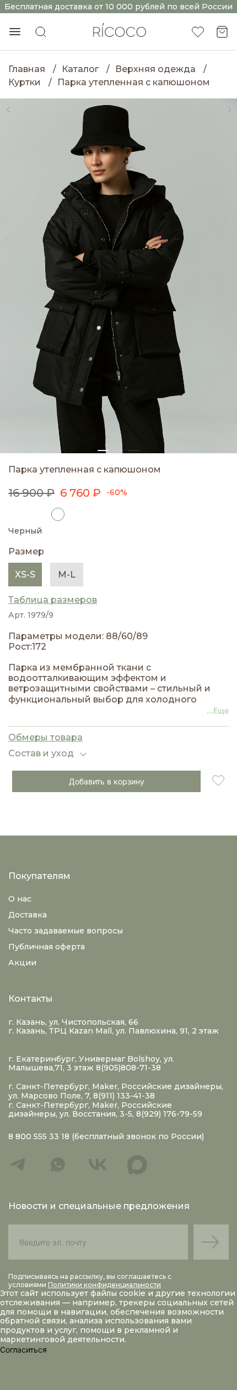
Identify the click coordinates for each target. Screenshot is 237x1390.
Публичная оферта (46, 947)
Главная (26, 69)
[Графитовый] (14, 514)
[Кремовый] (36, 514)
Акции (22, 963)
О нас (19, 899)
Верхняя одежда (155, 69)
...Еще (218, 710)
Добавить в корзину (106, 781)
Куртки (24, 82)
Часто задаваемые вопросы (65, 931)
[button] (8, 109)
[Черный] (57, 514)
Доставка (27, 915)
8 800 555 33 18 (38, 1136)
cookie (133, 1293)
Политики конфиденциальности (104, 1285)
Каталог (80, 69)
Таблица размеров (52, 600)
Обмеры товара (45, 737)
